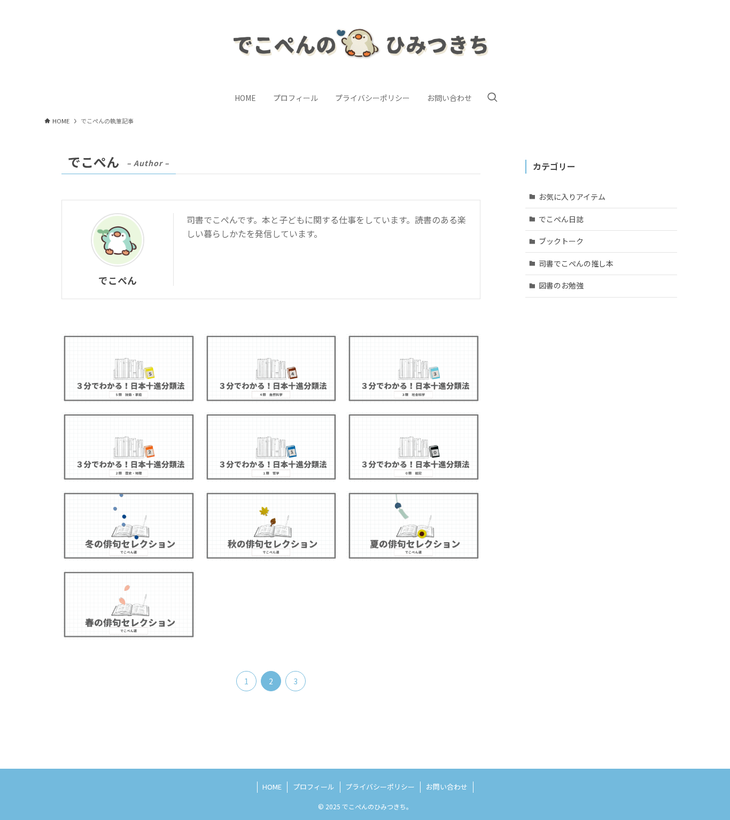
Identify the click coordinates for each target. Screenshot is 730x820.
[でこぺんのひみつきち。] (365, 45)
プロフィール (314, 787)
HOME (272, 787)
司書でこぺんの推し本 (576, 262)
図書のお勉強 (561, 285)
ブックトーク (561, 241)
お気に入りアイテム (572, 196)
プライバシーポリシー (380, 787)
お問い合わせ (447, 787)
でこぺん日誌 (561, 218)
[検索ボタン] (492, 97)
